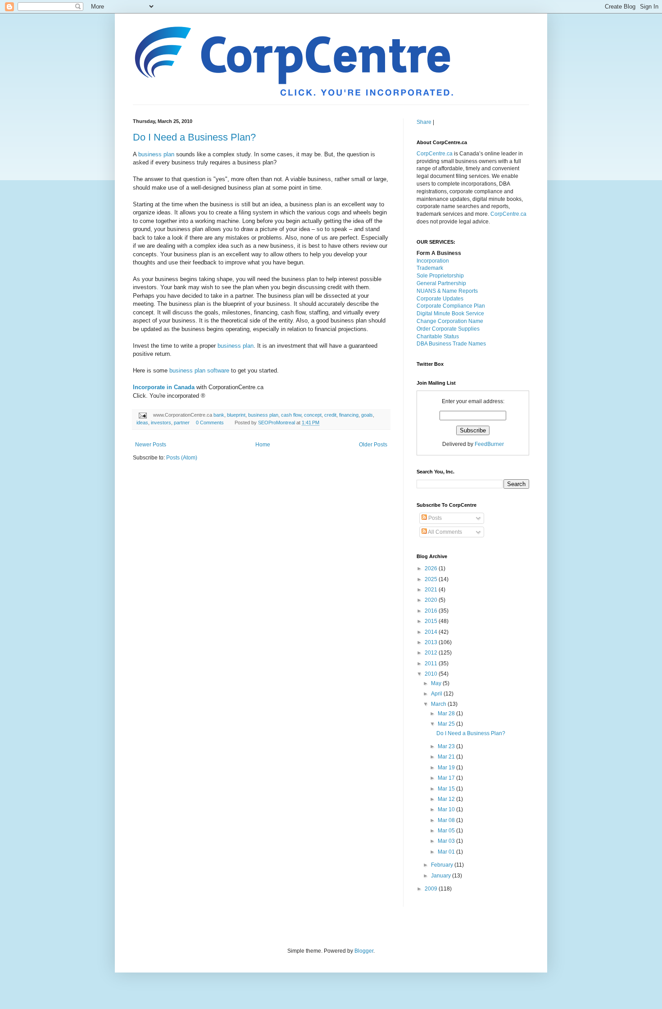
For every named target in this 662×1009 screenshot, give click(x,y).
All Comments (444, 532)
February (442, 865)
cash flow (291, 415)
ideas (142, 422)
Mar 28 (447, 713)
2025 (432, 579)
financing (348, 415)
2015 (432, 621)
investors (161, 422)
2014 (432, 632)
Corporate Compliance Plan (451, 306)
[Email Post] (142, 415)
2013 (432, 642)
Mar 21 (447, 757)
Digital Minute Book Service (450, 313)
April (437, 694)
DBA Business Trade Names (451, 344)
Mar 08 (447, 820)
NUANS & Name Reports (447, 291)
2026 (432, 568)
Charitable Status (438, 336)
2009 (432, 889)
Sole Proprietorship (440, 276)
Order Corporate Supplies (448, 329)
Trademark (430, 268)
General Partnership (441, 283)
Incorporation (433, 261)
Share (424, 122)
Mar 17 (447, 778)
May (437, 683)
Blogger (363, 951)
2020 (432, 600)
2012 (432, 653)
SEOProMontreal (277, 422)
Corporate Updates (440, 298)
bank (218, 415)
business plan (156, 154)
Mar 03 (447, 841)
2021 (432, 589)
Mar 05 (447, 830)
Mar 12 (447, 799)
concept (313, 415)
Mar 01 (447, 852)
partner (182, 422)
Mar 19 (447, 767)
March (439, 704)
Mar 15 (447, 789)
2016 (432, 611)
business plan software (199, 370)
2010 (432, 674)
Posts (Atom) (181, 458)
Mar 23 (447, 746)
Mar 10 (447, 809)
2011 (432, 663)
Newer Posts (150, 444)
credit (330, 415)
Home (262, 444)
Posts (434, 518)
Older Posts (373, 444)
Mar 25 (447, 724)
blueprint (236, 415)
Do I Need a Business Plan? (194, 137)
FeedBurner (489, 444)
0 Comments (210, 422)
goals (367, 415)
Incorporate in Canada (164, 387)
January (441, 876)
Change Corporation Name (450, 321)
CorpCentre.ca (435, 153)
